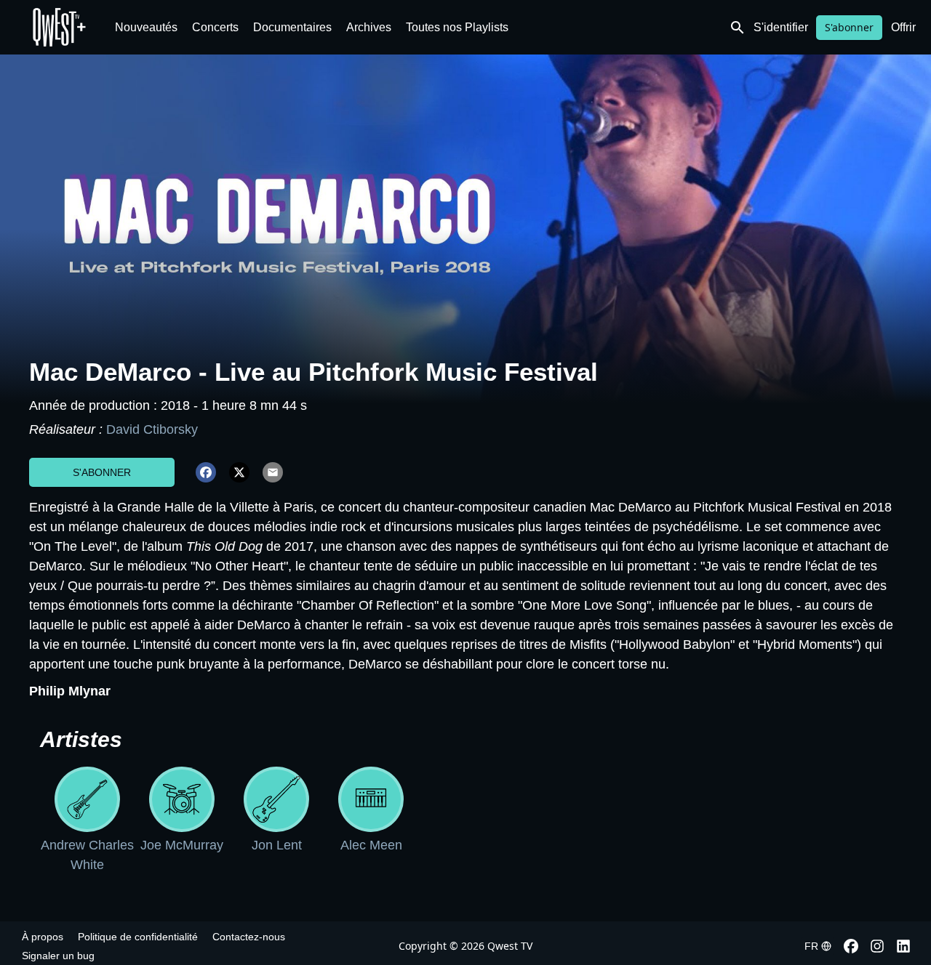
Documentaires (292, 27)
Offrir (903, 27)
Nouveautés (146, 27)
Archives (368, 27)
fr (811, 946)
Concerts (215, 27)
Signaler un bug (58, 955)
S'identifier (781, 27)
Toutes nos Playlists (457, 27)
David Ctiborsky (152, 429)
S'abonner (849, 27)
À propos (42, 936)
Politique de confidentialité (138, 936)
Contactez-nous (248, 936)
